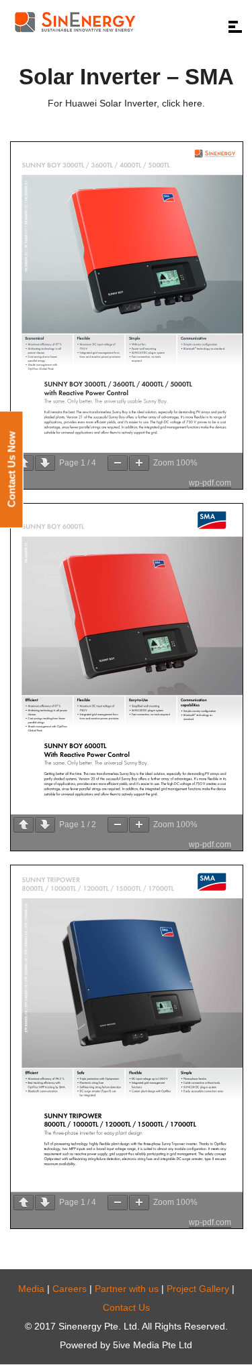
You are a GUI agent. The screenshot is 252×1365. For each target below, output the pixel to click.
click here (180, 103)
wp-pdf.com (210, 483)
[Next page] (45, 463)
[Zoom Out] (118, 463)
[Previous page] (23, 463)
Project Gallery (198, 1288)
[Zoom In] (139, 463)
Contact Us (126, 1307)
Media (31, 1288)
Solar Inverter (128, 103)
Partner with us (127, 1288)
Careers (69, 1288)
